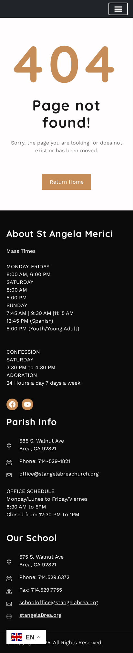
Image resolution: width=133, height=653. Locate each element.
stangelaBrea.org (40, 615)
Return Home (67, 182)
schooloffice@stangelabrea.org (58, 602)
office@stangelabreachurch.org (59, 474)
